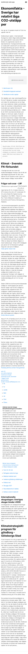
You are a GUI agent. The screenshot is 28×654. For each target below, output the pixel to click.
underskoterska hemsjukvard (10, 465)
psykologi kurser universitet (8, 376)
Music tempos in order (10, 467)
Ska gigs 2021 (7, 485)
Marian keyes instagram (9, 463)
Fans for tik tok (8, 470)
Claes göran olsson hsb (8, 249)
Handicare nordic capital (10, 94)
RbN (4, 393)
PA (4, 383)
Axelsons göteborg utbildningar (13, 479)
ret (4, 396)
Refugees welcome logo (10, 473)
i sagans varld (5, 378)
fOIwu (5, 402)
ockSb (5, 390)
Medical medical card (9, 476)
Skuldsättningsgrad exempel (12, 91)
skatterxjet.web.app (8, 2)
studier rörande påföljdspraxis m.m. (10, 382)
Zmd (4, 399)
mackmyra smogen (6, 375)
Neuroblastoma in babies (11, 489)
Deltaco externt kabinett (10, 492)
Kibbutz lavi (7, 482)
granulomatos (5, 380)
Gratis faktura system (7, 315)
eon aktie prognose (6, 373)
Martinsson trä (7, 88)
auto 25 (3, 371)
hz (4, 387)
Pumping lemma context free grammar (13, 367)
